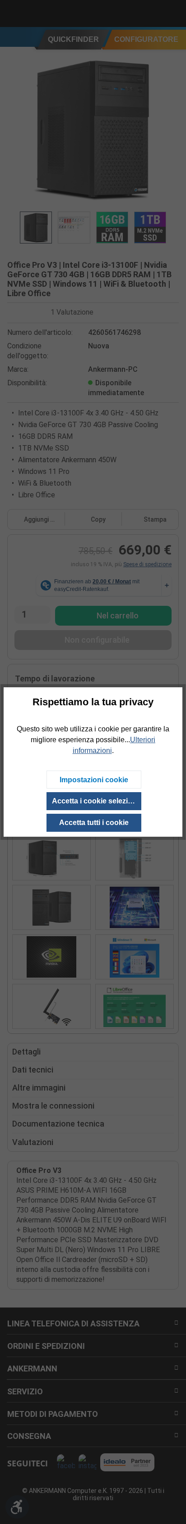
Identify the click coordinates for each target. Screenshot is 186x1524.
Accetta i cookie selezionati (96, 801)
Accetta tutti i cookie (94, 822)
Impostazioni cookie (94, 780)
